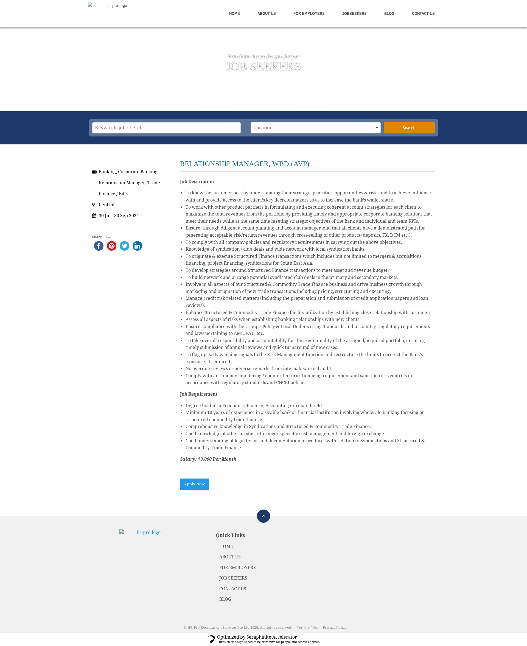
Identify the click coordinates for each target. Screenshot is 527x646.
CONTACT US (232, 588)
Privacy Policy (334, 628)
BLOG (225, 599)
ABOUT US (230, 557)
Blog (389, 14)
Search (409, 127)
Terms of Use (308, 628)
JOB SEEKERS (233, 578)
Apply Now (194, 484)
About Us (266, 14)
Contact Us (423, 14)
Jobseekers (354, 14)
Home (234, 14)
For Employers (309, 14)
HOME (226, 546)
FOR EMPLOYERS (237, 567)
